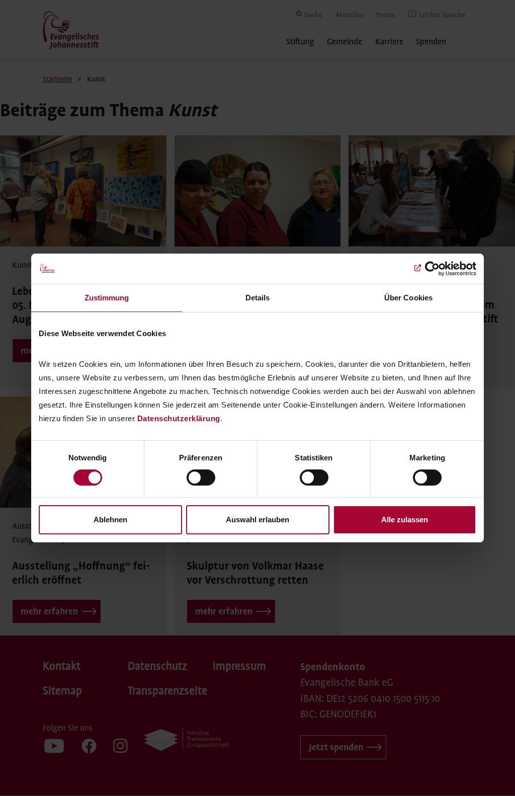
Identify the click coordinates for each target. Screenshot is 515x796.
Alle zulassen (404, 519)
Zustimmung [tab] (106, 297)
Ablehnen (110, 519)
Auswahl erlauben (257, 519)
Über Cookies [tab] (408, 297)
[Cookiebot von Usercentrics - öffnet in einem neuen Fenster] (432, 268)
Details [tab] (257, 297)
